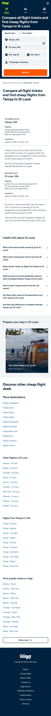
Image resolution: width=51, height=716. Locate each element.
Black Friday (25, 678)
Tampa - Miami (9, 561)
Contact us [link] (25, 682)
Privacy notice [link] (26, 699)
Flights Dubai (8, 412)
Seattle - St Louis (10, 506)
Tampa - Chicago (10, 533)
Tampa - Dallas (9, 538)
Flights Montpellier (11, 422)
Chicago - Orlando (10, 622)
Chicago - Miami (10, 612)
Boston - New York (11, 598)
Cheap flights (25, 674)
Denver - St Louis (10, 482)
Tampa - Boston (9, 528)
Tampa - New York (10, 566)
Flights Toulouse (10, 441)
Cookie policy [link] (25, 695)
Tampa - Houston (10, 547)
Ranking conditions (25, 691)
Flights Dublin (8, 417)
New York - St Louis (11, 491)
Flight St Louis (16, 83)
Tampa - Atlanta (9, 524)
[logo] (5, 3)
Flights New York (10, 431)
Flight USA (6, 83)
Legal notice (25, 686)
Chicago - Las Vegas (11, 607)
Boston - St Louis (10, 468)
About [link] (25, 669)
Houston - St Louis (11, 487)
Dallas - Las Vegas (10, 626)
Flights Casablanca (11, 403)
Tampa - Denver (9, 542)
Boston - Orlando (10, 603)
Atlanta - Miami (9, 584)
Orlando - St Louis (10, 496)
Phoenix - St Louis (10, 501)
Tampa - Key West (10, 552)
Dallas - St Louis (9, 477)
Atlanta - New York (11, 589)
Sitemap (25, 704)
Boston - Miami (9, 593)
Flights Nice (8, 436)
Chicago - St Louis (11, 473)
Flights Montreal (10, 426)
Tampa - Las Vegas (11, 557)
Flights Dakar (8, 408)
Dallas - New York (10, 631)
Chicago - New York (11, 617)
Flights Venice (9, 445)
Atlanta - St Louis (10, 463)
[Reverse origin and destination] (44, 43)
